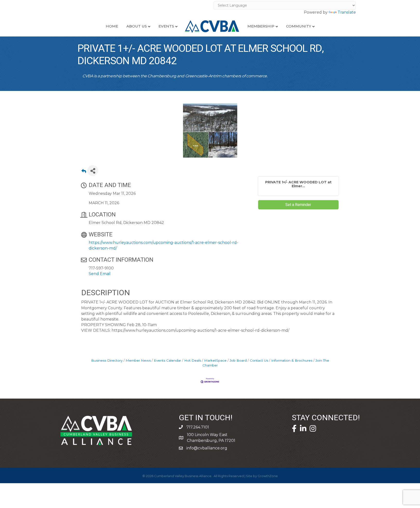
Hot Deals (192, 360)
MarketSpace (215, 360)
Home (112, 26)
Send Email (100, 273)
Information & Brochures (291, 360)
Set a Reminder (298, 205)
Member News (138, 360)
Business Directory (106, 360)
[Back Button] (83, 172)
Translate (347, 12)
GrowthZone (268, 476)
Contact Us (259, 360)
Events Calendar (167, 360)
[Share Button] (92, 170)
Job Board (238, 360)
